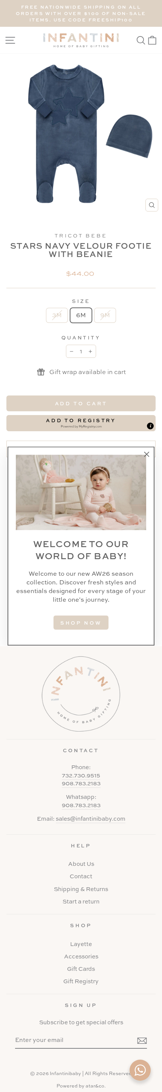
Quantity (81, 337)
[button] (81, 423)
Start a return (81, 901)
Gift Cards (81, 969)
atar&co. (96, 1086)
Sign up (81, 1005)
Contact (81, 876)
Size (81, 301)
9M (105, 315)
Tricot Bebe (81, 235)
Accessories (81, 956)
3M (57, 315)
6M (81, 315)
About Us (81, 864)
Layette (81, 944)
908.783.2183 (81, 783)
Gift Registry (81, 981)
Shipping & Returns (81, 889)
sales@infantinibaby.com (90, 819)
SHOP (81, 925)
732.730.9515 (81, 775)
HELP (81, 845)
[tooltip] (150, 426)
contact (81, 750)
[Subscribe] (142, 1040)
